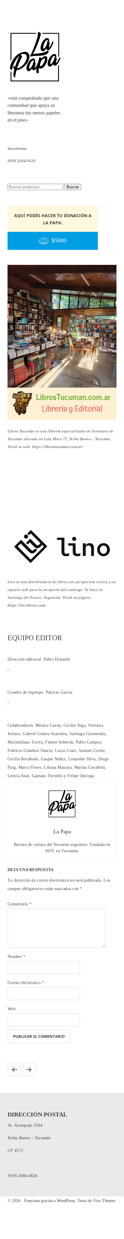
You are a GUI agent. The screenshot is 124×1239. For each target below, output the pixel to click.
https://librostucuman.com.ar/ (57, 446)
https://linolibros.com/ (27, 605)
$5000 (59, 240)
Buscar (73, 187)
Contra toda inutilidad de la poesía (14, 1069)
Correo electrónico (26, 982)
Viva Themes (104, 1200)
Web (11, 1009)
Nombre (16, 956)
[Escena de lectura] (29, 1069)
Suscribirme (17, 148)
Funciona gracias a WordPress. (50, 1200)
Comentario (20, 904)
